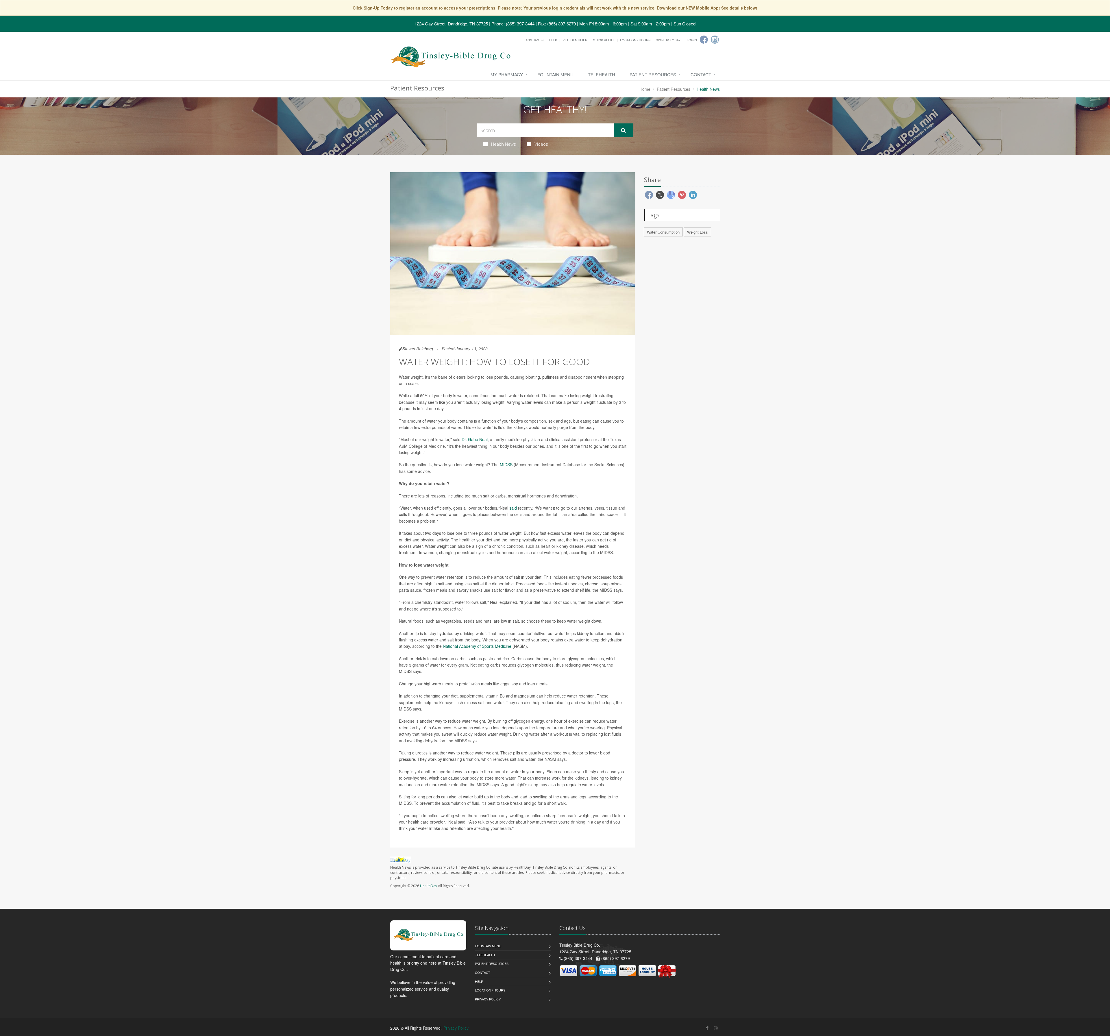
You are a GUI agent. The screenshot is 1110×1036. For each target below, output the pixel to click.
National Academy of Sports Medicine (477, 646)
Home (644, 89)
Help (553, 40)
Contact (701, 74)
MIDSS (506, 464)
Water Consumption (663, 232)
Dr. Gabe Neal (475, 439)
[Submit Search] (623, 130)
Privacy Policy (488, 999)
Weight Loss (697, 232)
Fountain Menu (555, 74)
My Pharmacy (507, 74)
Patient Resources (653, 74)
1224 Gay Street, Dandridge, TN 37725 (451, 24)
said (513, 508)
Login (692, 40)
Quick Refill (604, 40)
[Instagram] (715, 40)
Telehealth (601, 74)
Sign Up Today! (668, 40)
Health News (503, 144)
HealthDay (428, 885)
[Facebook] (704, 40)
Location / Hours (635, 40)
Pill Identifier (575, 40)
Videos (541, 144)
